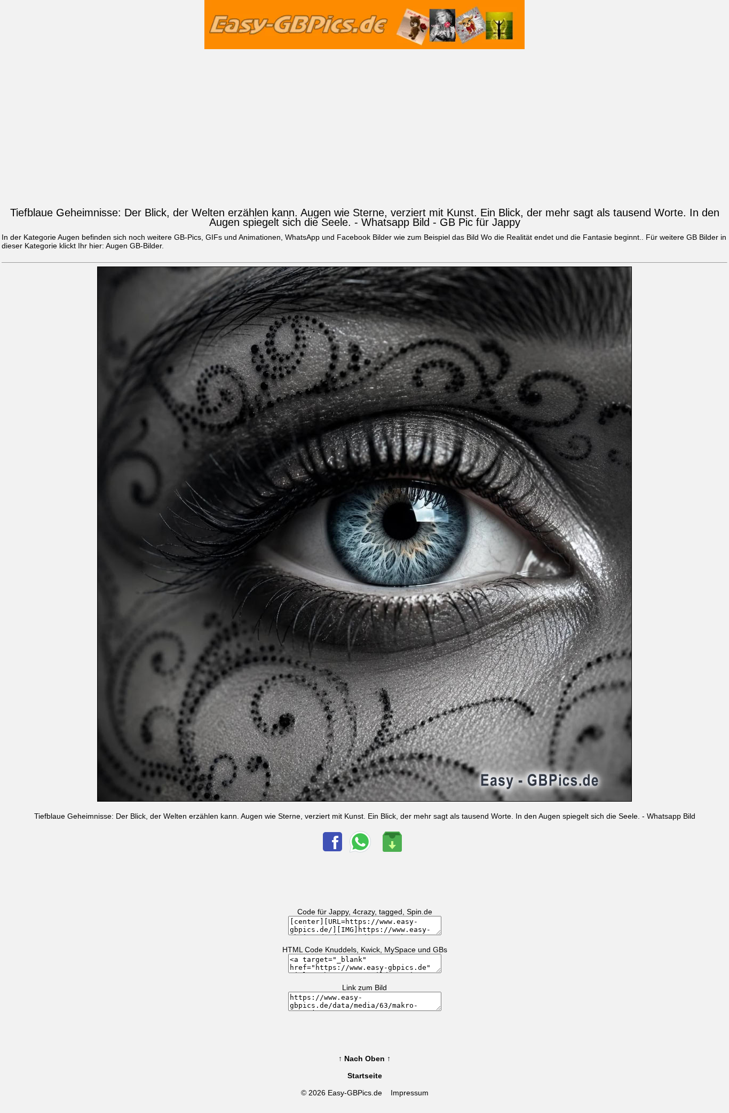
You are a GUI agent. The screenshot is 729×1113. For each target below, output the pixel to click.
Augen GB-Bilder (134, 245)
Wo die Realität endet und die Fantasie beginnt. (561, 237)
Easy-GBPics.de (355, 1092)
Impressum (410, 1092)
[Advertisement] (364, 125)
